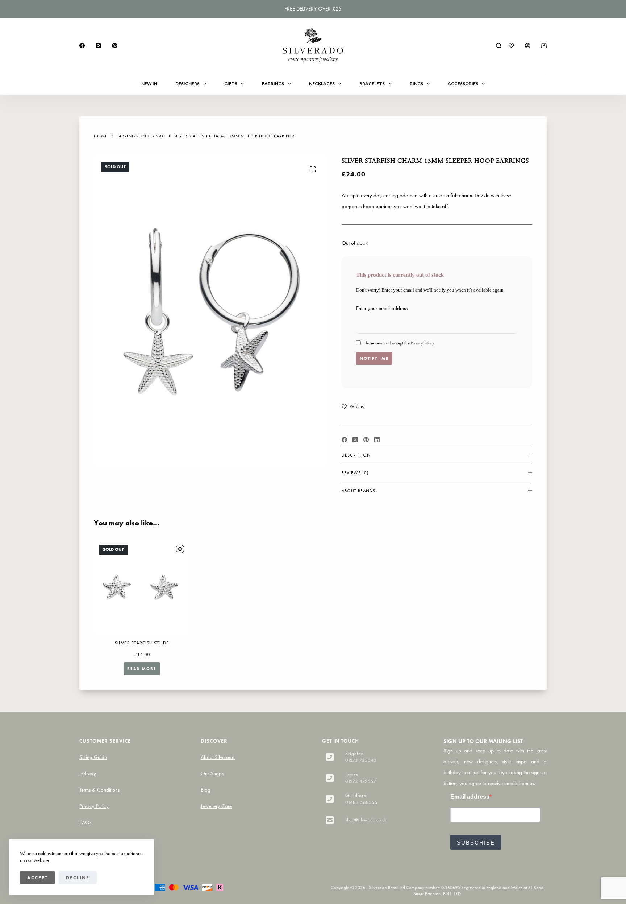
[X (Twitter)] (355, 439)
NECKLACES (322, 83)
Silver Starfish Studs (142, 642)
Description (356, 455)
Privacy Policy (422, 343)
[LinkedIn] (377, 439)
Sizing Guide (93, 757)
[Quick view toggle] (180, 549)
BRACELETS (372, 83)
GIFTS (230, 83)
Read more (141, 668)
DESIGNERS (187, 83)
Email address (469, 797)
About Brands (358, 491)
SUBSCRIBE (476, 842)
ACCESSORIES (463, 83)
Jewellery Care (216, 806)
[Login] (527, 45)
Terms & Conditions (99, 789)
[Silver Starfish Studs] (142, 587)
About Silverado (218, 757)
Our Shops (212, 773)
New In (149, 83)
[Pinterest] (114, 45)
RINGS (416, 83)
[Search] (498, 45)
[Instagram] (98, 45)
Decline (77, 878)
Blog (205, 789)
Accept (37, 878)
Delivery (87, 773)
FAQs (85, 822)
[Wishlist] (511, 45)
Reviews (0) (355, 473)
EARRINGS (273, 83)
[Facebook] (82, 45)
